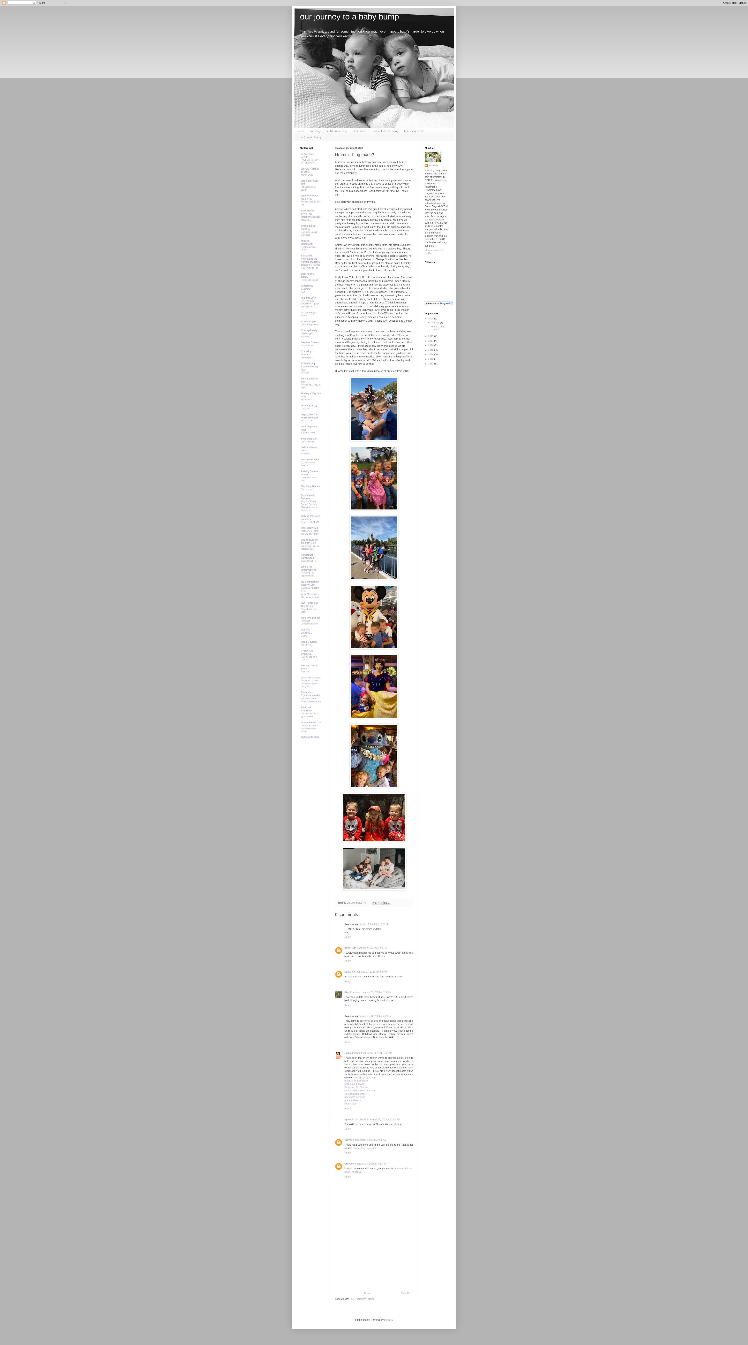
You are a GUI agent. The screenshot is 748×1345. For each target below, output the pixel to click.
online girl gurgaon (354, 1084)
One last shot (307, 489)
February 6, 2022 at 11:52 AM (376, 1053)
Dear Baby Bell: (309, 528)
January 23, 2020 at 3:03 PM (372, 948)
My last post (306, 357)
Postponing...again (309, 280)
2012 (431, 363)
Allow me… (306, 220)
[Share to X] (382, 903)
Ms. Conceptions (310, 459)
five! (303, 292)
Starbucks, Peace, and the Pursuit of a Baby (310, 258)
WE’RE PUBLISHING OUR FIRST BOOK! (310, 160)
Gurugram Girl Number (356, 1087)
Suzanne (433, 165)
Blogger (388, 1319)
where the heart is (311, 722)
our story (315, 131)
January (435, 322)
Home (367, 1293)
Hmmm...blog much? (437, 328)
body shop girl (309, 438)
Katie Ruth (350, 948)
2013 (431, 359)
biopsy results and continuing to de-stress (309, 728)
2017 (431, 341)
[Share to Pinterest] (389, 903)
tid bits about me (336, 131)
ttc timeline (359, 131)
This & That (306, 420)
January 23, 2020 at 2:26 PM (374, 924)
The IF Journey (309, 641)
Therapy (305, 372)
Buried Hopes (308, 321)
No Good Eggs (309, 312)
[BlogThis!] (378, 903)
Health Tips (350, 1103)
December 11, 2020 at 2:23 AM (375, 1016)
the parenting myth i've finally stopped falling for (309, 683)
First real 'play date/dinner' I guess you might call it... (310, 304)
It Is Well (305, 408)
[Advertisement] (374, 1262)
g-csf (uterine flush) (309, 137)
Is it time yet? (308, 297)
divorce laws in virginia (365, 1148)
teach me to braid (310, 677)
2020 (431, 318)
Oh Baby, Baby (309, 405)
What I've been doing (311, 701)
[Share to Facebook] (385, 903)
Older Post (406, 1293)
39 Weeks (305, 399)
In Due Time (307, 154)
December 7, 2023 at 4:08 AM (370, 1140)
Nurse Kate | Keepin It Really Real (309, 366)
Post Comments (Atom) (361, 1299)
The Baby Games (310, 486)
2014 (431, 354)
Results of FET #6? (310, 522)
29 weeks (305, 453)
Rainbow (305, 336)
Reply (347, 937)
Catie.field (349, 971)
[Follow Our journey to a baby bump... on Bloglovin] (439, 304)
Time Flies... (306, 645)
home (300, 131)
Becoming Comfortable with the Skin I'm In (310, 695)
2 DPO (304, 636)
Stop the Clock (308, 345)
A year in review (308, 433)
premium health (352, 1100)
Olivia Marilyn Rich (309, 324)
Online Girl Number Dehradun (360, 1090)
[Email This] (374, 903)
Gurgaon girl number (355, 1094)
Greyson (349, 1140)
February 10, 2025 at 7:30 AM (370, 1163)
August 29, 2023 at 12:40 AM (385, 1119)
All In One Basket (310, 617)
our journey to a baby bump (349, 16)
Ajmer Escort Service (356, 1119)
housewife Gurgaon (354, 1097)
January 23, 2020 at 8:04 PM (372, 971)
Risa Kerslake (352, 992)
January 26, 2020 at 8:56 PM (376, 992)
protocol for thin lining (385, 131)
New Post (305, 671)
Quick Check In (308, 561)
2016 (431, 345)
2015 (431, 350)
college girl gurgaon (365, 1077)
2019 (431, 336)
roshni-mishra (352, 1053)
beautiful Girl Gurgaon (356, 1080)
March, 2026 (307, 175)
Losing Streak (307, 441)
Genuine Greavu (310, 342)
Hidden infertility (310, 737)
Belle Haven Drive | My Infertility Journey (310, 213)
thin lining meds (413, 131)
